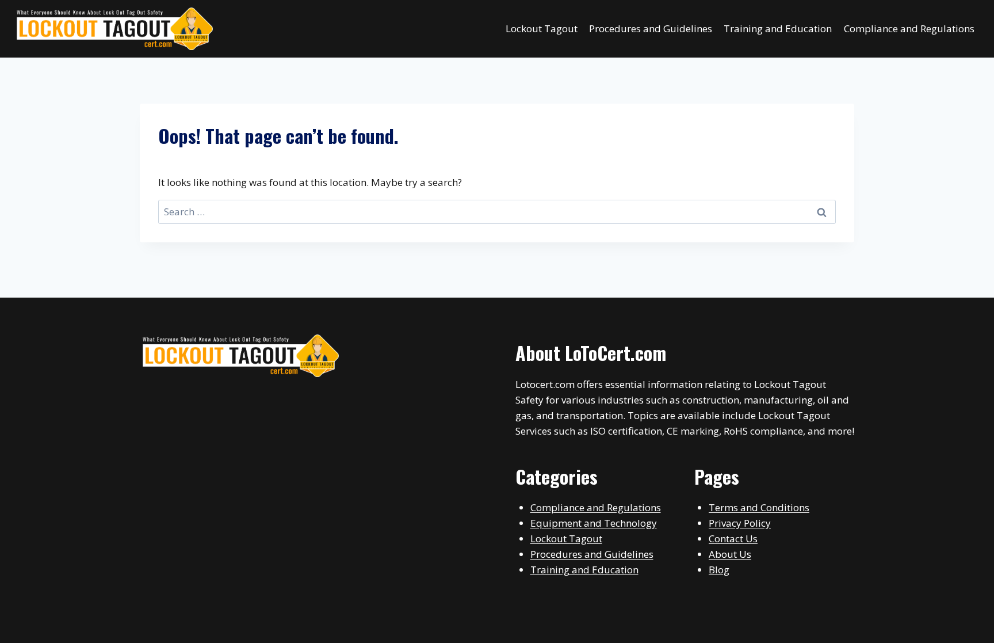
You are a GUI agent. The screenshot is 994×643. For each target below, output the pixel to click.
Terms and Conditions (759, 507)
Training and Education (778, 28)
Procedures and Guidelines (650, 28)
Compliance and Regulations (909, 28)
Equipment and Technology (593, 523)
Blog (719, 569)
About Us (730, 554)
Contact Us (733, 538)
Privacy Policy (740, 523)
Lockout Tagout (542, 28)
